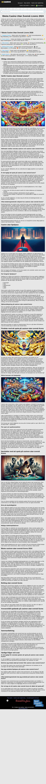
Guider (32, 5)
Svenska (40, 5)
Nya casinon (27, 3)
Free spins (9, 697)
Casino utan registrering (37, 3)
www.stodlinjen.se (23, 708)
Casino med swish (24, 5)
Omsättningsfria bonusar (33, 697)
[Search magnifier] (44, 11)
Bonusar (20, 3)
